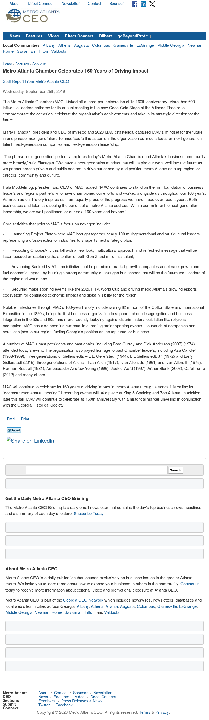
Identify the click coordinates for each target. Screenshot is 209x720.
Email (12, 418)
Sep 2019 (39, 63)
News (15, 36)
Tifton (43, 51)
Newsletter (71, 3)
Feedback (47, 700)
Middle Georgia (170, 45)
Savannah (26, 51)
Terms (144, 712)
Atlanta (112, 606)
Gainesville (123, 45)
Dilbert (105, 36)
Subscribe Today (88, 513)
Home (7, 63)
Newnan (195, 45)
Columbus (101, 45)
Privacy (162, 712)
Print (25, 418)
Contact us (190, 583)
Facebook (64, 705)
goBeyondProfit (133, 36)
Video (53, 36)
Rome (8, 51)
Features (34, 36)
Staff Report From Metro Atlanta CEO (36, 81)
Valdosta (58, 51)
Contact (94, 3)
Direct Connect (40, 3)
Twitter (44, 705)
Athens (64, 45)
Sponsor (116, 3)
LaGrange (145, 45)
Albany (49, 45)
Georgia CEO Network (83, 600)
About (15, 3)
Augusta (81, 45)
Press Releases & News (81, 700)
